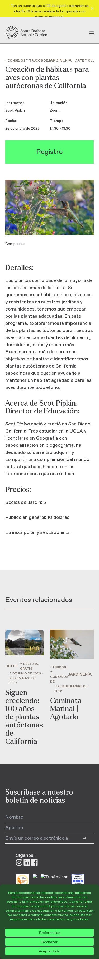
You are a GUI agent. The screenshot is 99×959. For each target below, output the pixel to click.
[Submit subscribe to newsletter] (88, 838)
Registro (49, 152)
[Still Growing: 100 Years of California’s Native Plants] (24, 688)
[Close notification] (92, 8)
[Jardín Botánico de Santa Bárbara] (30, 32)
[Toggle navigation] (91, 32)
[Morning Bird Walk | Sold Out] (72, 688)
